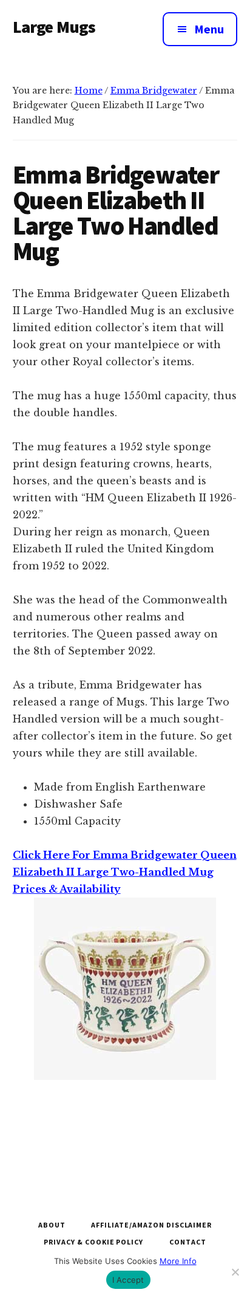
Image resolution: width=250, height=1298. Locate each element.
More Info (178, 1261)
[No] (235, 1272)
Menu (209, 28)
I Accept (128, 1280)
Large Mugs (54, 27)
